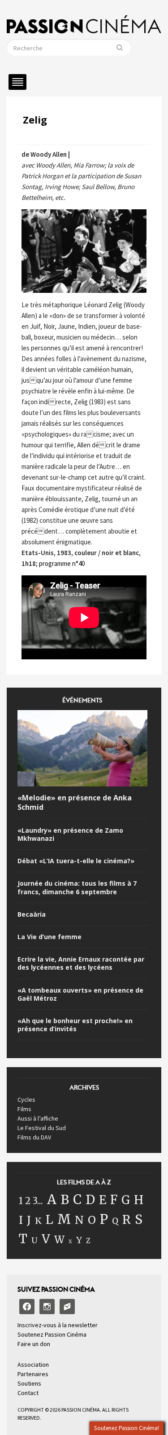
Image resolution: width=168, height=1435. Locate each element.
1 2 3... (31, 1201)
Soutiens (29, 1383)
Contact (28, 1393)
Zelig (35, 119)
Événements (82, 703)
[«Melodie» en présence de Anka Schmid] (82, 750)
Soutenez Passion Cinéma (51, 1334)
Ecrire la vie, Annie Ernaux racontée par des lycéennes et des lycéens (80, 963)
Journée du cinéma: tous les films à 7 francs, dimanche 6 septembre (77, 887)
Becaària (31, 914)
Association (33, 1364)
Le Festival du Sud (41, 1128)
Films (24, 1109)
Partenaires (32, 1374)
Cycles (26, 1099)
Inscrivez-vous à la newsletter (57, 1325)
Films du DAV (34, 1137)
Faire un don (33, 1344)
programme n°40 (62, 563)
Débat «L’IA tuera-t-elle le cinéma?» (75, 861)
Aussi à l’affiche (37, 1118)
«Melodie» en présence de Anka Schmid (74, 802)
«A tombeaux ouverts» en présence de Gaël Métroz (80, 994)
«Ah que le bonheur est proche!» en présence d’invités (75, 1025)
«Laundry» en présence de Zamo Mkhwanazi (70, 834)
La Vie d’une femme (49, 937)
